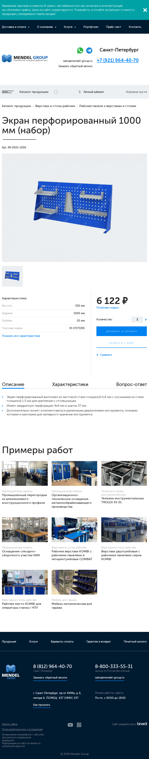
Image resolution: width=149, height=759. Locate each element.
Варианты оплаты (62, 641)
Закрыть (145, 10)
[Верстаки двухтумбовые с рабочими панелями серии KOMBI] (124, 529)
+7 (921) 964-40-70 (118, 60)
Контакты (135, 27)
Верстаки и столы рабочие (55, 106)
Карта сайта (9, 724)
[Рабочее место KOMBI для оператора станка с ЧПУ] (25, 582)
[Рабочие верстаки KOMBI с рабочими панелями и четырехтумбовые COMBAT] (74, 529)
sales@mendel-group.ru (77, 61)
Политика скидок (107, 307)
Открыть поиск (56, 92)
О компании (45, 27)
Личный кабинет (93, 92)
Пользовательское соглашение (22, 729)
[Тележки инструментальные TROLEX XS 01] (124, 473)
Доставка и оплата (14, 27)
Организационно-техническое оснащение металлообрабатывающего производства (72, 500)
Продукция (9, 641)
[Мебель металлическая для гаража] (74, 582)
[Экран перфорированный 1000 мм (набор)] (74, 207)
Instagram (79, 725)
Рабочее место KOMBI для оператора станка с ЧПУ (21, 605)
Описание (13, 384)
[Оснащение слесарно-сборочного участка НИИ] (25, 529)
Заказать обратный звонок (75, 66)
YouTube (70, 725)
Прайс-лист (113, 27)
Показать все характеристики (21, 336)
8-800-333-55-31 (114, 666)
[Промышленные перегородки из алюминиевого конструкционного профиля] (25, 473)
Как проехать (41, 705)
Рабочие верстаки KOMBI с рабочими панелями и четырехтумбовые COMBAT (72, 555)
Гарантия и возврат (99, 641)
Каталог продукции (34, 92)
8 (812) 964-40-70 (52, 666)
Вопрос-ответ (131, 384)
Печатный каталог (135, 641)
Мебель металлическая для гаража (72, 605)
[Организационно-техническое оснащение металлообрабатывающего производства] (74, 473)
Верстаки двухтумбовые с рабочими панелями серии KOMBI (121, 555)
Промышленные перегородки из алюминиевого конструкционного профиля (24, 499)
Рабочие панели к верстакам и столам (107, 106)
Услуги (68, 27)
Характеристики (70, 384)
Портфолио (91, 27)
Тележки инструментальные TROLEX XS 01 (122, 500)
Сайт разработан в (124, 724)
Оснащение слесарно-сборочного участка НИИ (21, 553)
